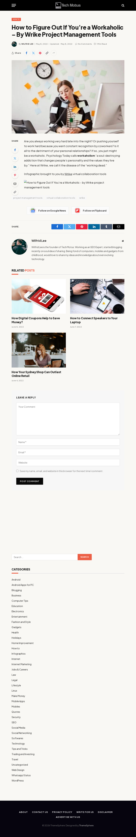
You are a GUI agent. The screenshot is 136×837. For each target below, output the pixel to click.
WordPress (18, 780)
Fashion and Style (21, 621)
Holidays (16, 637)
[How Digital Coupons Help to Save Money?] (39, 296)
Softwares (17, 738)
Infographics (19, 653)
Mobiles (16, 706)
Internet (16, 658)
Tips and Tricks (20, 748)
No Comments (85, 44)
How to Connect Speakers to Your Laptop (94, 320)
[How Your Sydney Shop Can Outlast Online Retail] (39, 350)
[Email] (15, 183)
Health (15, 632)
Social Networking (22, 732)
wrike (82, 197)
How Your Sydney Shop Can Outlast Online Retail (36, 374)
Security (16, 717)
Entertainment (19, 616)
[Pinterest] (15, 175)
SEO (14, 722)
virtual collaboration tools (61, 197)
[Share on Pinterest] (40, 53)
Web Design (18, 769)
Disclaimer (105, 812)
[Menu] (14, 5)
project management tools (27, 197)
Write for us (85, 812)
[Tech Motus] (68, 5)
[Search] (122, 5)
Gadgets (16, 627)
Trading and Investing (23, 754)
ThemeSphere (86, 825)
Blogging (17, 590)
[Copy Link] (47, 53)
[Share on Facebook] (27, 53)
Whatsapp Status (21, 775)
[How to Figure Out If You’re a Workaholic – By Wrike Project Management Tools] (68, 97)
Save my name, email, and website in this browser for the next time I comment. (61, 470)
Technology (18, 743)
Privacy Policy (62, 812)
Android (16, 579)
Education (17, 605)
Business (16, 595)
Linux (14, 690)
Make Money (18, 695)
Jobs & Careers (20, 669)
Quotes (16, 711)
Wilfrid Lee (27, 44)
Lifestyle (16, 685)
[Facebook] (15, 150)
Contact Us (40, 812)
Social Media (18, 727)
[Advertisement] (68, 523)
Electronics (18, 611)
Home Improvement (23, 643)
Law (14, 674)
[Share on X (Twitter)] (33, 53)
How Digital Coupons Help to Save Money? (36, 320)
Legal (14, 680)
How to (16, 19)
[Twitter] (15, 158)
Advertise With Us (68, 817)
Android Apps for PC (23, 584)
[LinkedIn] (15, 166)
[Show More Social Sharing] (54, 53)
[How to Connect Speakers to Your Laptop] (97, 296)
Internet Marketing (22, 664)
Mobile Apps (18, 701)
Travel (15, 759)
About (23, 812)
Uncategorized (20, 764)
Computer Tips (20, 600)
